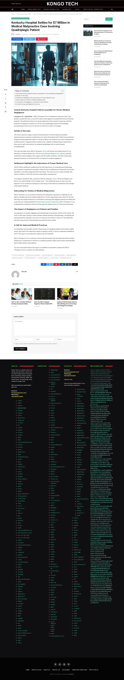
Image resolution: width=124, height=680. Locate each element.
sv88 (92, 444)
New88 (104, 479)
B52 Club (108, 445)
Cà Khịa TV (104, 496)
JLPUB (105, 546)
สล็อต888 (53, 507)
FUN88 (108, 372)
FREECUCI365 (101, 417)
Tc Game (20, 422)
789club (20, 484)
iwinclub (104, 548)
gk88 (52, 607)
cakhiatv (79, 504)
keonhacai (104, 593)
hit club (53, 408)
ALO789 (76, 628)
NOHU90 (109, 478)
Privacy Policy (37, 669)
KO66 (52, 592)
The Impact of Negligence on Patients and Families (32, 102)
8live (110, 470)
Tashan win (21, 420)
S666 (75, 572)
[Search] (112, 9)
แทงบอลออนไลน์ (55, 375)
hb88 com (94, 402)
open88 (109, 512)
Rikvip (109, 392)
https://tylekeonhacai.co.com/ (100, 495)
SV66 (52, 595)
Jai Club (20, 427)
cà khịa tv (108, 521)
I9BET (104, 392)
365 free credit (95, 496)
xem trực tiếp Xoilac (24, 535)
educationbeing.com (56, 585)
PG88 (19, 528)
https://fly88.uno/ (96, 411)
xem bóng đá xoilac (99, 583)
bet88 (105, 385)
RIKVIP (53, 474)
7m (98, 426)
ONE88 (110, 436)
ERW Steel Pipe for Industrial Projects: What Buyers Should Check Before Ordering (103, 42)
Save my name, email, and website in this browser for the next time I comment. (36, 343)
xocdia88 (107, 459)
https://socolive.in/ (56, 403)
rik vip (92, 578)
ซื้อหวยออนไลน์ (81, 442)
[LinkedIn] (5, 103)
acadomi (76, 552)
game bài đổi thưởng (24, 579)
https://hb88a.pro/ (56, 394)
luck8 (52, 452)
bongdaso (53, 469)
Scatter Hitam (81, 415)
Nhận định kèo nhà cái (97, 574)
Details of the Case (22, 95)
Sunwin (79, 489)
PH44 (110, 546)
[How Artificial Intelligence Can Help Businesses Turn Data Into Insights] (88, 33)
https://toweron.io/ (96, 546)
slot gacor (21, 542)
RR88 (19, 613)
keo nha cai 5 (95, 536)
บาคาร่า (20, 469)
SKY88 (99, 398)
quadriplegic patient (65, 257)
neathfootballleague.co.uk (102, 383)
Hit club (100, 434)
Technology (66, 9)
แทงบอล (20, 444)
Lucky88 (105, 411)
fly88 (92, 373)
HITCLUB (53, 597)
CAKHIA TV (54, 520)
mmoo (52, 413)
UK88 (106, 508)
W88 (101, 589)
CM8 (19, 616)
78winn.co (54, 461)
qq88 (100, 385)
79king (93, 387)
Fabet (107, 455)
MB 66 (52, 437)
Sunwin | (93, 370)
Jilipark (52, 590)
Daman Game (81, 389)
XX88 (19, 625)
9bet (19, 510)
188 (19, 515)
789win (79, 440)
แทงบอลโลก (94, 513)
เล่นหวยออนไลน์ (55, 377)
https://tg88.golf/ (79, 559)
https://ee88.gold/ (96, 561)
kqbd (96, 582)
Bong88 (20, 476)
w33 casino (108, 534)
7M (19, 577)
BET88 (98, 559)
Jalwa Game (21, 418)
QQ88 (19, 638)
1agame (20, 554)
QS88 (52, 559)
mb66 (92, 453)
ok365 (98, 544)
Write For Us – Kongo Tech (93, 9)
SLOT (75, 567)
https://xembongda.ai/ (103, 525)
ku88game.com (55, 512)
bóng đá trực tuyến (97, 523)
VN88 (52, 498)
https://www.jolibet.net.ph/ (99, 460)
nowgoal (98, 430)
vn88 (100, 582)
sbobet (96, 483)
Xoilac (105, 582)
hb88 (100, 570)
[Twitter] (5, 98)
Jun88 (110, 506)
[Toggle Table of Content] (61, 91)
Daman (20, 430)
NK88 (75, 554)
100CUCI (79, 459)
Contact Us (56, 669)
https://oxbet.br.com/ (97, 423)
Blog (77, 9)
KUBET (93, 392)
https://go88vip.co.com (57, 636)
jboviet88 (80, 486)
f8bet (78, 496)
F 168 (78, 467)
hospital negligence (47, 255)
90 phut (105, 523)
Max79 (93, 400)
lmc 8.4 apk (98, 474)
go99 (93, 445)
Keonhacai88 (100, 438)
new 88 (53, 420)
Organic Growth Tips (51, 9)
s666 (98, 449)
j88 (107, 599)
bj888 (79, 491)
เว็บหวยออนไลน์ (22, 496)
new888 (53, 391)
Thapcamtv (54, 612)
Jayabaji (76, 525)
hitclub (108, 425)
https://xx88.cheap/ (97, 587)
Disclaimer (66, 669)
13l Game (53, 587)
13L (19, 425)
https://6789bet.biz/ (97, 540)
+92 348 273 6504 (17, 396)
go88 (19, 486)
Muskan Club (22, 408)
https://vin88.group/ (56, 444)
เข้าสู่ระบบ (53, 432)
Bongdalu (20, 574)
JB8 (111, 387)
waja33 (106, 491)
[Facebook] (5, 94)
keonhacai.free (95, 409)
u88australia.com (96, 421)
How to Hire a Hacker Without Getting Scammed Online (21, 303)
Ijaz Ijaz (18, 34)
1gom (93, 430)
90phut (93, 525)
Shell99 (79, 479)
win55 (75, 569)
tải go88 (93, 548)
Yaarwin (20, 405)
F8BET (20, 564)
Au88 (52, 410)
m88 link (53, 485)
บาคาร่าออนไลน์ (55, 379)
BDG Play (53, 582)
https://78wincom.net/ (98, 557)
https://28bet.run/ (101, 444)
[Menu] (12, 9)
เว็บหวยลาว (80, 484)
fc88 (52, 415)
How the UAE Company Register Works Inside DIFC (43, 303)
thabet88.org (95, 396)
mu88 (52, 625)
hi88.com (100, 451)
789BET (20, 464)
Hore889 (107, 574)
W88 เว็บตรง (77, 586)
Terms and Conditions (79, 669)
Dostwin (20, 432)
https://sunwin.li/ (22, 599)
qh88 (103, 498)
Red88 (93, 457)
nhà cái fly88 (54, 476)
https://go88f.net (96, 447)
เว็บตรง (79, 401)
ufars (102, 373)
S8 (109, 580)
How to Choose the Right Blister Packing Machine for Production (103, 52)
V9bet (52, 627)
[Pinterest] (5, 107)
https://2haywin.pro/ (82, 499)
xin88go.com (102, 436)
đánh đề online (95, 476)
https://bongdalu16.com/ (58, 466)
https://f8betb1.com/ (57, 427)
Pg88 (102, 440)
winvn (52, 442)
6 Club (52, 577)
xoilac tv (105, 515)
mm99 (79, 455)
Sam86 (107, 413)
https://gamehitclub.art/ (104, 502)
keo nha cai (108, 453)
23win (105, 561)
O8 (92, 483)
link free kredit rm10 (79, 564)
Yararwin (20, 410)
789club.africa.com (101, 487)
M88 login (77, 584)
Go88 (52, 633)
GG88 (102, 534)
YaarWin (20, 435)
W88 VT (20, 513)
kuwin (19, 628)
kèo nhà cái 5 (77, 620)
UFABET (20, 474)
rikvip (98, 425)
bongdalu (53, 464)
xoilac (102, 413)
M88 (108, 587)
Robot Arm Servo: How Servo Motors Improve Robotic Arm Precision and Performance (102, 73)
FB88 (102, 568)
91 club (101, 470)
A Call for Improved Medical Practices (28, 104)
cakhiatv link (54, 479)
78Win (52, 490)
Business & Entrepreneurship (20, 18)
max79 (93, 559)
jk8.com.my (94, 404)
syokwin (53, 609)
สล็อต (19, 437)
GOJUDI (102, 372)
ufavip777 (94, 434)
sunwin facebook (106, 396)
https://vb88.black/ (23, 493)
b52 (78, 501)
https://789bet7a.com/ (24, 633)
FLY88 (104, 572)
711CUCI (79, 462)
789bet (20, 547)
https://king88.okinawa (98, 555)
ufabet (53, 493)
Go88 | (98, 370)
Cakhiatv (102, 565)
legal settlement (71, 255)
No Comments (47, 34)
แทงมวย (97, 373)
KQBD (52, 505)
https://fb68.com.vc (97, 459)
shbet (19, 523)
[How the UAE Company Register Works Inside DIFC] (44, 294)
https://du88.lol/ (22, 479)
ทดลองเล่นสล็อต (55, 495)
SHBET (53, 418)
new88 (53, 447)
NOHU (76, 623)
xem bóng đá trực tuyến (25, 532)
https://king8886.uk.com (25, 530)
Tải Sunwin (99, 508)
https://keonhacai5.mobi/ (99, 408)
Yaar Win (53, 575)
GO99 (75, 625)
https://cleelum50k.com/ (25, 442)
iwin (111, 428)
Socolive (93, 406)
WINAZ (53, 517)
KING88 (20, 569)
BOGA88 (98, 457)
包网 (75, 527)
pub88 (93, 472)
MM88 (109, 585)
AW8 (96, 389)
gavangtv (53, 614)
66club (20, 518)
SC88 (97, 542)
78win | (97, 375)
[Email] (5, 111)
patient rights (54, 257)
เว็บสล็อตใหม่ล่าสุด (23, 457)
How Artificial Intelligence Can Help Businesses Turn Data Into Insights (103, 32)
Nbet (19, 640)
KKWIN (20, 601)
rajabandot (80, 430)
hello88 (79, 452)
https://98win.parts (97, 553)
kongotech (71, 674)
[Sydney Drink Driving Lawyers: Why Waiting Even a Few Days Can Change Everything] (67, 294)
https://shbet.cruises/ (83, 437)
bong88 (93, 417)
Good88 (76, 591)
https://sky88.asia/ (97, 551)
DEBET (105, 398)
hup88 (98, 455)
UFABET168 (80, 474)
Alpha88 (20, 586)
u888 (110, 385)
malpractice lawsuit (17, 257)
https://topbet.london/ (98, 391)
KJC (19, 623)
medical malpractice (30, 257)
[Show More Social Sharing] (49, 39)
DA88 (110, 464)
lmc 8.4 (109, 481)
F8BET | (108, 370)
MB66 (103, 453)
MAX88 (93, 479)
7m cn (108, 597)
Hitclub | (103, 370)
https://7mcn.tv (95, 498)
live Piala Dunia (101, 472)
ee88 (19, 581)
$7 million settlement (18, 255)
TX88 (106, 470)
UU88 (75, 633)
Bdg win (76, 545)
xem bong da (95, 527)
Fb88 (75, 532)
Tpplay (20, 400)
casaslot (99, 512)
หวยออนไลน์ (94, 385)
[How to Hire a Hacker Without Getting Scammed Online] (21, 294)
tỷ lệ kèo (108, 476)
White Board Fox (101, 585)
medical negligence (43, 257)
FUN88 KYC (103, 400)
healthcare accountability (33, 255)
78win (19, 550)
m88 (52, 440)
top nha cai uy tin (100, 597)
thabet (52, 459)
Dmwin (20, 415)
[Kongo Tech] (62, 3)
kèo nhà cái (21, 508)
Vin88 (102, 466)
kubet (108, 591)
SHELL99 (93, 398)
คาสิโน (20, 459)
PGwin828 (54, 617)
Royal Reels (21, 501)
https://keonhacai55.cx (24, 545)
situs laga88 (21, 584)
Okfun (106, 373)
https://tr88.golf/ (79, 557)
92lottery (20, 520)
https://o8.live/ (106, 576)
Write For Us (93, 669)
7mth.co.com (95, 489)
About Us (47, 669)
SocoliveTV (99, 462)
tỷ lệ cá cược (103, 426)
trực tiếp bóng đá (102, 464)
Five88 (108, 557)
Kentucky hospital (59, 255)
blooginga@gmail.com (18, 392)
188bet (105, 415)
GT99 (102, 445)
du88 (93, 466)
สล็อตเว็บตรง (21, 452)
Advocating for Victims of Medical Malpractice (30, 100)
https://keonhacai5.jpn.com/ (99, 394)
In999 (19, 403)
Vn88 (75, 616)
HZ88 (108, 377)
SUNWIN (98, 392)
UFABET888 (21, 498)
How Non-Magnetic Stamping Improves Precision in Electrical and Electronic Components (103, 63)
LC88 (75, 630)
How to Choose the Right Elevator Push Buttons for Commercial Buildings (101, 83)
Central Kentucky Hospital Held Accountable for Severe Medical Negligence (39, 93)
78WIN (53, 425)
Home (23, 9)
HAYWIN (20, 603)
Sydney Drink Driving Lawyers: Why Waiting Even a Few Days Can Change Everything (67, 303)
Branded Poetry (81, 392)
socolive (93, 426)
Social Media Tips (34, 9)
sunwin (20, 449)
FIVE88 (94, 451)
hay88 (20, 491)
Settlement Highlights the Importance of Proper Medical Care (35, 97)
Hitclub (20, 525)
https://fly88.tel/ (96, 572)
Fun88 (20, 606)
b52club (109, 500)
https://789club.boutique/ (99, 506)
